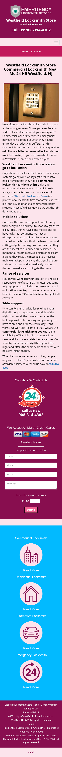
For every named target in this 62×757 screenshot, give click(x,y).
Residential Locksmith (31, 577)
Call (32, 752)
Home (24, 51)
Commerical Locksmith (31, 538)
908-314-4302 (38, 30)
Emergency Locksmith (31, 655)
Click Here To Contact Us (31, 380)
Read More (31, 570)
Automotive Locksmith (31, 616)
